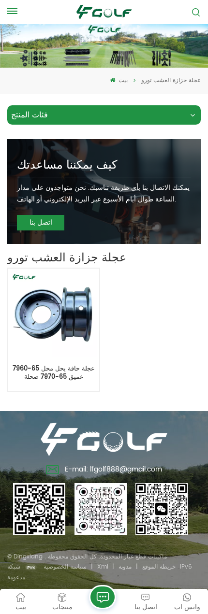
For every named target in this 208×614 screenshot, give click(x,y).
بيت (122, 80)
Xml (102, 566)
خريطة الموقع (159, 566)
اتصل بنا (41, 222)
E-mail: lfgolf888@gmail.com (113, 469)
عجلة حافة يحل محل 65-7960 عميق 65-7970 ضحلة (54, 373)
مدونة (125, 566)
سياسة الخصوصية (65, 566)
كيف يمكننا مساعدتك (67, 165)
